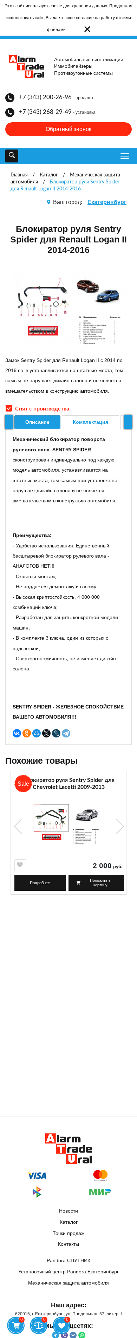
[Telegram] (66, 733)
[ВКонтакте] (17, 733)
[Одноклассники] (26, 733)
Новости (68, 1211)
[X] (46, 733)
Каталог (69, 1222)
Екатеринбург (106, 202)
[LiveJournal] (56, 733)
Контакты (68, 1244)
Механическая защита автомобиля (68, 1283)
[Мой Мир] (36, 733)
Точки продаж (68, 1233)
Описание (37, 422)
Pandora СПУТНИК (68, 1260)
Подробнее (40, 883)
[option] (68, 836)
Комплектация (90, 422)
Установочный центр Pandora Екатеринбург (68, 1271)
